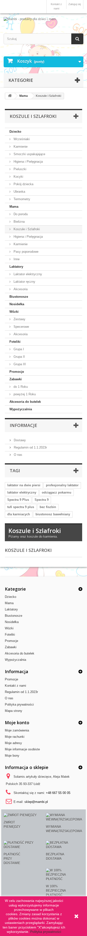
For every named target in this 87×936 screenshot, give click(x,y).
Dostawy (19, 440)
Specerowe (21, 326)
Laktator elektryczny (27, 274)
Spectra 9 (42, 500)
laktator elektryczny (21, 492)
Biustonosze (18, 296)
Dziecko (15, 131)
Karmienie (20, 146)
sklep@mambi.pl (36, 802)
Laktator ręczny (24, 281)
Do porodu (20, 214)
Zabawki (15, 379)
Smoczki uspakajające (29, 154)
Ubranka (19, 191)
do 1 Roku (20, 386)
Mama (13, 206)
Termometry (21, 199)
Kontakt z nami (56, 6)
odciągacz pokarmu (56, 492)
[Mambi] (43, 19)
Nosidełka (16, 304)
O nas (17, 455)
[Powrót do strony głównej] (9, 96)
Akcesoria (20, 289)
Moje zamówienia (17, 730)
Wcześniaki (21, 139)
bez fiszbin (48, 507)
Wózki (14, 311)
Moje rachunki (14, 736)
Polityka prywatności (19, 704)
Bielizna (19, 221)
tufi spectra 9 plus (20, 507)
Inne (16, 259)
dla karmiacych (18, 514)
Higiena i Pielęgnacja (28, 161)
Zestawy (19, 319)
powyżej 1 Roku (24, 394)
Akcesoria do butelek (25, 401)
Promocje (16, 371)
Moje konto (17, 722)
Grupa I (18, 349)
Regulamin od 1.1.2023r (30, 447)
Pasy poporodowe (25, 251)
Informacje (23, 425)
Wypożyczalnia (20, 409)
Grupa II (19, 356)
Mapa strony (13, 711)
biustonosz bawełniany (53, 514)
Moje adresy (13, 743)
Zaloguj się (74, 4)
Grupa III (19, 364)
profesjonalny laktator (62, 485)
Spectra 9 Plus (18, 500)
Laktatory (16, 266)
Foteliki (15, 341)
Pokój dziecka (23, 184)
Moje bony (12, 755)
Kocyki (18, 176)
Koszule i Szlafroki (26, 229)
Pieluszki (19, 169)
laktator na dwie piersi (23, 485)
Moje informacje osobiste (22, 749)
